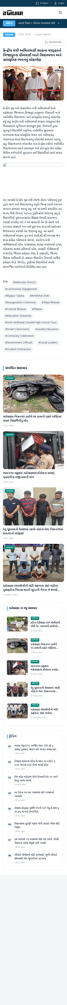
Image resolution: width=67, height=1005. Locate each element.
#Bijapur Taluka (14, 296)
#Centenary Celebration (19, 336)
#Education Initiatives (18, 316)
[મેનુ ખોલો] (60, 12)
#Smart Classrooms (17, 329)
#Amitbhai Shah (39, 296)
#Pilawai (37, 309)
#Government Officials (19, 343)
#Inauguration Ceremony (20, 302)
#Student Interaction (18, 349)
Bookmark (55, 42)
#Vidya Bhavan (51, 302)
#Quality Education (46, 329)
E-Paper (44, 3)
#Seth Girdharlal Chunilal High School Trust (31, 322)
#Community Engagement (21, 289)
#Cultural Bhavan (15, 309)
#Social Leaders (48, 343)
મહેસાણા (9, 34)
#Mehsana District (24, 282)
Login (61, 3)
